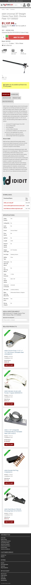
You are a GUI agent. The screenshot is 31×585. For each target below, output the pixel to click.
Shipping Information (6, 541)
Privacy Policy (4, 547)
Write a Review (19, 43)
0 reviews (11, 43)
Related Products (8, 101)
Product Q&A (16, 98)
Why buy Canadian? (5, 544)
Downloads (14, 94)
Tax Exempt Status (5, 542)
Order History (4, 575)
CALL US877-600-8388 (23, 53)
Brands (2, 562)
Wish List (3, 577)
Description (6, 94)
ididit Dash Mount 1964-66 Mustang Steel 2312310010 (12, 510)
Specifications (7, 98)
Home (3, 9)
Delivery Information (5, 545)
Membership (4, 580)
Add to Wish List (7, 45)
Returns (2, 556)
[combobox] (15, 320)
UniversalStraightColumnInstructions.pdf (14, 205)
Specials (3, 566)
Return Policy (4, 539)
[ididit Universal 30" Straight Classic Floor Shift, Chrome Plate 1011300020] (15, 65)
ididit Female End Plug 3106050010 (11, 471)
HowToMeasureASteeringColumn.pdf (13, 208)
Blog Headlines (4, 567)
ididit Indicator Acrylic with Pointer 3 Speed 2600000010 (13, 392)
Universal (12, 9)
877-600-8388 (12, 1)
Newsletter (3, 578)
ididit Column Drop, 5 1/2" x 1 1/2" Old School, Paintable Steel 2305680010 (14, 352)
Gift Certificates (4, 564)
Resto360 (3, 537)
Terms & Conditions (5, 549)
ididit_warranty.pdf (8, 202)
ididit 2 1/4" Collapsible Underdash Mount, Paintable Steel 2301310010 (13, 431)
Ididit (7, 9)
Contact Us (20, 1)
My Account (3, 573)
